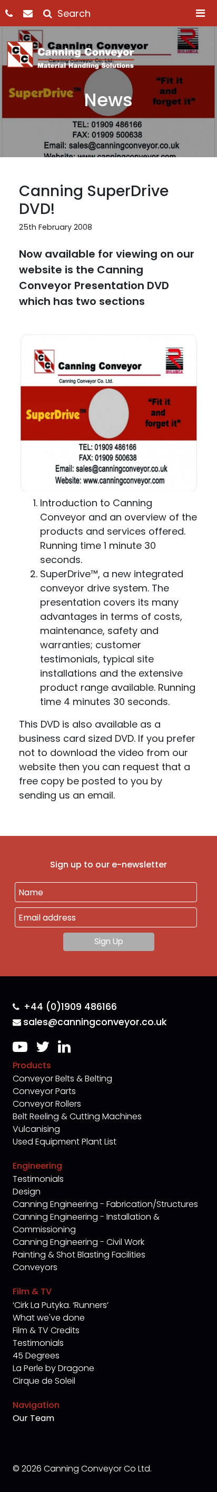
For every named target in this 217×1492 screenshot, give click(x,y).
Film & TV (32, 1291)
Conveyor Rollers (47, 1104)
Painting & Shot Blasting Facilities (79, 1255)
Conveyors (35, 1267)
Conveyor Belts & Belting (62, 1078)
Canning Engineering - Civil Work (78, 1242)
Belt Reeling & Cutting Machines (77, 1116)
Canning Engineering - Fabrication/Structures (105, 1204)
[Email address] (33, 13)
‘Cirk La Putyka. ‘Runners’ (60, 1305)
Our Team (33, 1418)
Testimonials (38, 1179)
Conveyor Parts (44, 1091)
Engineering (37, 1166)
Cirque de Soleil (44, 1381)
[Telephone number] (14, 13)
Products (32, 1065)
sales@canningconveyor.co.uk (94, 1022)
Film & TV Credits (46, 1330)
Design (27, 1192)
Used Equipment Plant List (64, 1142)
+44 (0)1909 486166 (70, 1007)
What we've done (49, 1318)
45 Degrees (36, 1356)
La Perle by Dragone (53, 1368)
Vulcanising (36, 1129)
